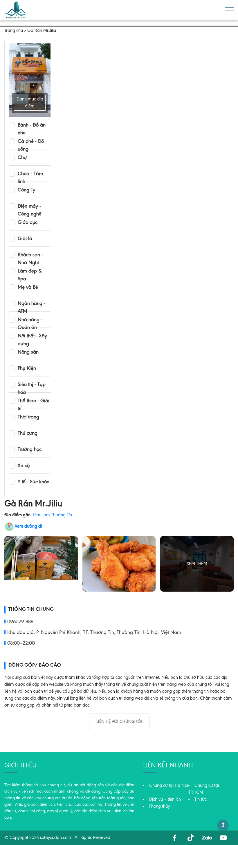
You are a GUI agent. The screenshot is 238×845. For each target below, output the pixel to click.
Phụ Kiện (27, 368)
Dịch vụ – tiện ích (165, 799)
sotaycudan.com (55, 837)
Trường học (30, 449)
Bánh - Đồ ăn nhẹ (32, 126)
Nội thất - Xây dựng (32, 336)
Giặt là (25, 239)
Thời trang (28, 417)
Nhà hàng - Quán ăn (30, 320)
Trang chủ (13, 30)
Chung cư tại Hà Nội (168, 785)
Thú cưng (27, 433)
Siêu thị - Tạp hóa (32, 385)
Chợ (22, 157)
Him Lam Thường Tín (52, 515)
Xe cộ (24, 466)
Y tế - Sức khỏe (33, 482)
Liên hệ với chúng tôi (119, 722)
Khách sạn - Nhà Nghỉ (30, 255)
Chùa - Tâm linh (30, 174)
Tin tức (200, 799)
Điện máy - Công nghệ (30, 207)
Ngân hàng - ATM (31, 304)
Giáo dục (27, 222)
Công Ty (26, 190)
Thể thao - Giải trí (33, 401)
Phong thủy (159, 806)
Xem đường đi (28, 526)
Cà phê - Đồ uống (31, 142)
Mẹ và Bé (28, 287)
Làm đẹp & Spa (30, 272)
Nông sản (28, 352)
